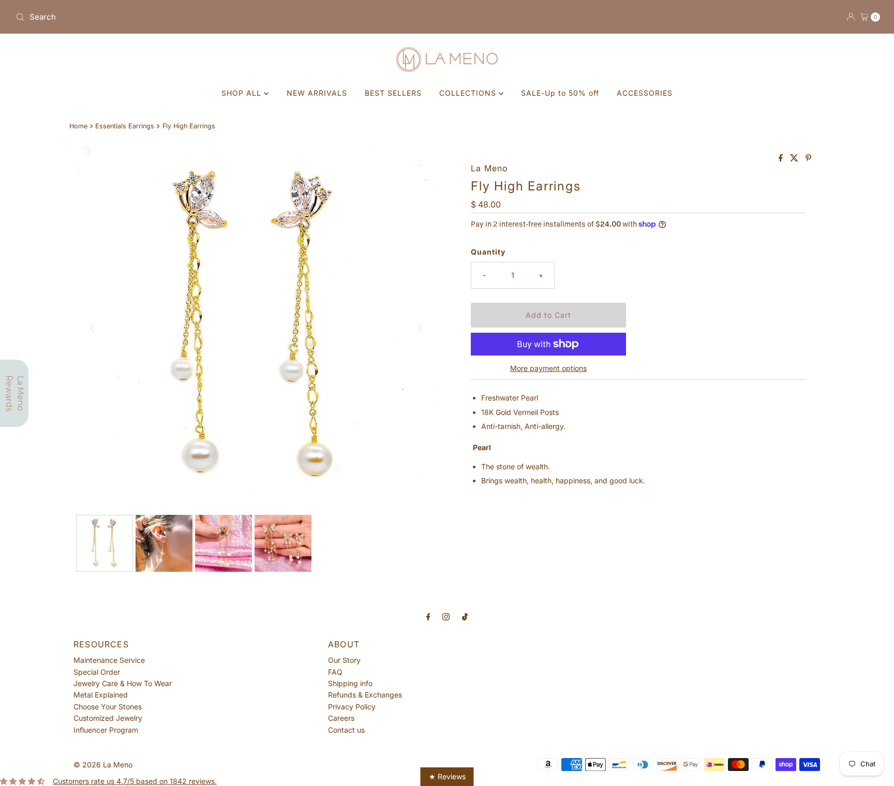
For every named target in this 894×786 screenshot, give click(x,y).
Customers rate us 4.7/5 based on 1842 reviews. (135, 781)
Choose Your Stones (107, 706)
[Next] (419, 328)
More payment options (548, 368)
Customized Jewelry (107, 718)
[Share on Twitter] (795, 158)
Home (78, 126)
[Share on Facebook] (782, 158)
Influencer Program (105, 729)
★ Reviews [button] (447, 776)
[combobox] (227, 17)
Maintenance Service (109, 660)
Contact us (346, 729)
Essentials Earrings (124, 126)
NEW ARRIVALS (317, 92)
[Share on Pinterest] (808, 158)
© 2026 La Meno (102, 764)
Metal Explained (100, 694)
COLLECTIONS (469, 92)
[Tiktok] (465, 616)
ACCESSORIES (645, 92)
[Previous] (92, 328)
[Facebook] (428, 616)
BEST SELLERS (393, 92)
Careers (341, 718)
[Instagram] (446, 616)
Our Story (344, 660)
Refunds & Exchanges (365, 694)
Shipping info (350, 683)
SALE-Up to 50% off (560, 92)
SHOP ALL (242, 92)
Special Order (96, 672)
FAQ (335, 672)
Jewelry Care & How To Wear (122, 683)
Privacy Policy (352, 706)
